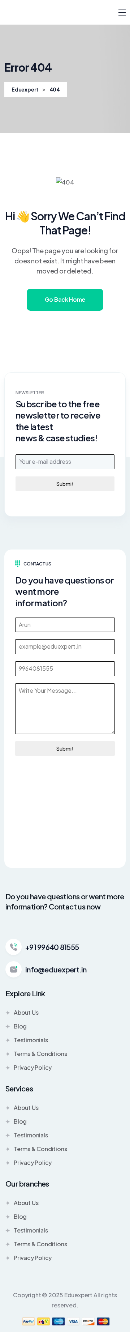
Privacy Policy (33, 1067)
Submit (65, 483)
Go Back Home (65, 299)
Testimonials (31, 1040)
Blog (20, 1026)
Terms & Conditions (40, 1053)
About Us (26, 1012)
